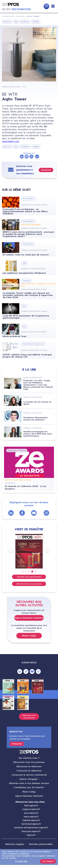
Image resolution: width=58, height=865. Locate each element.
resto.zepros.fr (31, 816)
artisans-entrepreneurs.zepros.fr (31, 827)
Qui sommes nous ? (29, 758)
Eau (16, 21)
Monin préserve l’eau (14, 336)
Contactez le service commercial (29, 775)
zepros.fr (31, 835)
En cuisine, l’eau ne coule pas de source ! (26, 254)
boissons (20, 16)
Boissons (7, 21)
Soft (24, 263)
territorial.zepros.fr (31, 824)
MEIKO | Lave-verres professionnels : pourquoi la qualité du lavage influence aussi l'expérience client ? (28, 234)
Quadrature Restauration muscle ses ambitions (35, 418)
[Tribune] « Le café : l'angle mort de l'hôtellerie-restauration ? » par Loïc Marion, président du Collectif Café (38, 385)
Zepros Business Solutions (29, 617)
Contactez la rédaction (29, 770)
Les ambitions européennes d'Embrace (24, 273)
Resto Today (29, 635)
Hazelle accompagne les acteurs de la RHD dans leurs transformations (37, 433)
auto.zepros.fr (31, 813)
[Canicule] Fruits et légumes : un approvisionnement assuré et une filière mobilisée (25, 211)
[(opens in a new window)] (37, 156)
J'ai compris (48, 861)
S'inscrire (46, 170)
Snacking (26, 280)
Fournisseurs (28, 244)
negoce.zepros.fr (31, 809)
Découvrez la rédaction (29, 766)
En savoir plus (21, 861)
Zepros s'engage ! (29, 779)
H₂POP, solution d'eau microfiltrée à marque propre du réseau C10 (27, 355)
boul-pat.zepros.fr (31, 831)
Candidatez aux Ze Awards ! (29, 787)
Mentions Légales (14, 844)
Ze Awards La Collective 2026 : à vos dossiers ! (25, 487)
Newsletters (46, 6)
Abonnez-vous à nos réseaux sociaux (29, 783)
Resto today (29, 791)
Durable (36, 21)
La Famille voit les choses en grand (37, 402)
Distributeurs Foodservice (33, 344)
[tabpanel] (29, 551)
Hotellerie (25, 21)
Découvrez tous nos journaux (29, 584)
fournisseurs (8, 16)
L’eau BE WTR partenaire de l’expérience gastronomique (26, 317)
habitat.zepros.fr (31, 820)
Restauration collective (17, 450)
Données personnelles (41, 844)
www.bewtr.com (10, 141)
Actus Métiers (28, 198)
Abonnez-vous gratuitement (29, 577)
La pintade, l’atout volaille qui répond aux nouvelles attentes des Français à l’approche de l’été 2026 (28, 295)
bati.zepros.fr (31, 805)
